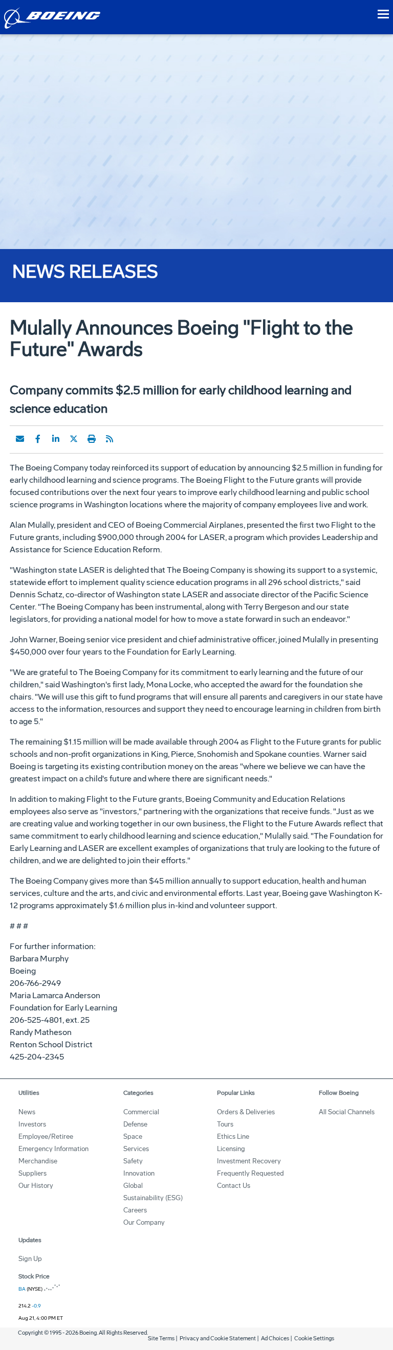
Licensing (231, 1149)
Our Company (144, 1222)
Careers (135, 1210)
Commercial (141, 1112)
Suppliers (32, 1173)
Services (136, 1149)
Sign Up (30, 1259)
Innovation (139, 1173)
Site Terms (161, 1338)
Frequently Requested (250, 1173)
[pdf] (127, 438)
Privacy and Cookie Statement (218, 1338)
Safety (133, 1161)
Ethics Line (233, 1136)
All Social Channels (347, 1112)
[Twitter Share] (73, 438)
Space (132, 1136)
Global (133, 1185)
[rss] (109, 438)
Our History (35, 1185)
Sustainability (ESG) (153, 1198)
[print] (91, 438)
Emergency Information (53, 1149)
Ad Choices (275, 1338)
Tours (225, 1124)
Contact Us (233, 1185)
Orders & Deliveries (246, 1112)
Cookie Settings (314, 1338)
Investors (32, 1124)
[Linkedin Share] (55, 438)
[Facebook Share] (38, 438)
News (26, 1112)
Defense (135, 1124)
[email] (20, 438)
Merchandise (37, 1161)
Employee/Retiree (45, 1136)
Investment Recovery (249, 1161)
